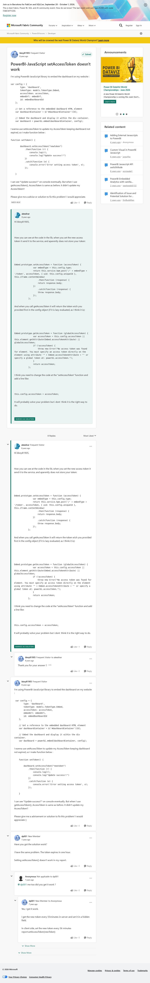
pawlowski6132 (130, 185)
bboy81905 (24, 53)
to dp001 (54, 876)
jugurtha (126, 156)
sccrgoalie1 (128, 171)
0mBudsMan (128, 200)
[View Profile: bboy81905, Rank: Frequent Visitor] (14, 54)
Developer (52, 33)
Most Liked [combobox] (89, 435)
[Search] (121, 25)
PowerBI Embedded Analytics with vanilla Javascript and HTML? (121, 180)
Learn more (103, 40)
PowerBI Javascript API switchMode (121, 166)
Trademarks (142, 970)
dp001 (24, 836)
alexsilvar (26, 213)
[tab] (120, 114)
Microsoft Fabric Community (18, 33)
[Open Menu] (141, 33)
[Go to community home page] (25, 25)
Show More (30, 945)
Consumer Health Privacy (40, 977)
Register (129, 25)
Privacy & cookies (112, 970)
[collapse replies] (8, 444)
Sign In (139, 25)
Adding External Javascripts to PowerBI (124, 137)
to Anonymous (55, 900)
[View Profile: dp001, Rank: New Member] (17, 838)
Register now (9, 15)
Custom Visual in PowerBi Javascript (123, 151)
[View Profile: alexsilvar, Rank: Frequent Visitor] (17, 446)
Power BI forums (38, 33)
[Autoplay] (117, 114)
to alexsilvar (56, 657)
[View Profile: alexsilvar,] (17, 215)
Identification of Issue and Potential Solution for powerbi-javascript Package (124, 195)
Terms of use (128, 970)
